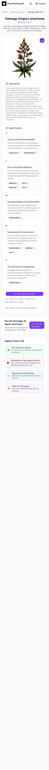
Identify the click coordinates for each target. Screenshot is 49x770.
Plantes (5, 12)
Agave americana (17, 12)
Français (41, 4)
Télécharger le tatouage (26, 294)
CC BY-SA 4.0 (31, 308)
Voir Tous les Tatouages (36, 325)
